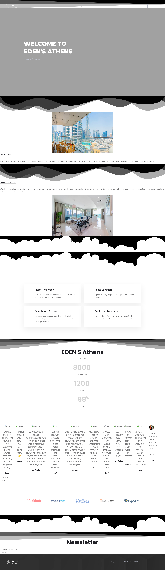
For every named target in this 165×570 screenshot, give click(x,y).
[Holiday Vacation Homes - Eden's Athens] (12, 6)
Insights (98, 6)
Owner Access (135, 6)
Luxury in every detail (8, 182)
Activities (107, 6)
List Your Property (120, 6)
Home (80, 6)
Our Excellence (5, 155)
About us (88, 6)
